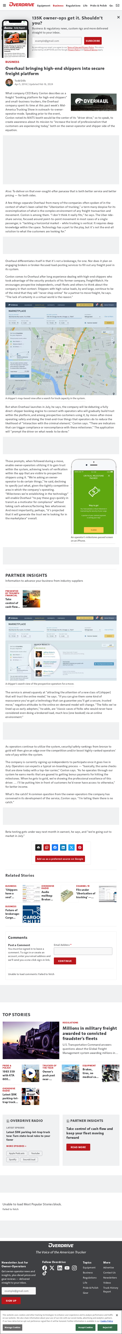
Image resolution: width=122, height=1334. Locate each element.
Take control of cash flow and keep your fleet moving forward (11, 603)
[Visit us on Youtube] (67, 1267)
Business (12, 62)
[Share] (55, 847)
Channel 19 (83, 886)
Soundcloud (29, 1159)
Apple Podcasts (17, 1153)
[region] (61, 1322)
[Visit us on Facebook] (44, 1267)
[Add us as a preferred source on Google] (47, 847)
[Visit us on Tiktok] (44, 1272)
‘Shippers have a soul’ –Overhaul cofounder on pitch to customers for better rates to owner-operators (12, 893)
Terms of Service (91, 49)
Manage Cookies (12, 1327)
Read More (78, 1147)
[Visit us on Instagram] (74, 1267)
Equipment (89, 1065)
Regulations (70, 1022)
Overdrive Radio (47, 887)
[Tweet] (71, 847)
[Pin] (80, 847)
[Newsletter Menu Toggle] (117, 5)
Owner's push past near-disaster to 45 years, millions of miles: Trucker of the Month (49, 1075)
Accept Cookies (85, 1327)
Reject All (107, 1327)
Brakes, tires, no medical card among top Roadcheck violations (91, 1073)
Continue (65, 961)
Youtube (35, 1153)
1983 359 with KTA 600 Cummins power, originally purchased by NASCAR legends (10, 1075)
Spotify (12, 1159)
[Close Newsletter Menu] (118, 17)
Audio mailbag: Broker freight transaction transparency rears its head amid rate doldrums (49, 896)
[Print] (38, 847)
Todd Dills (20, 80)
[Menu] (4, 5)
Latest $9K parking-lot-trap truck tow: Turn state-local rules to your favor (11, 1098)
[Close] (116, 1315)
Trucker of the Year (49, 1066)
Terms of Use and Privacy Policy (81, 47)
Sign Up (11, 1300)
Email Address (63, 945)
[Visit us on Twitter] (52, 1267)
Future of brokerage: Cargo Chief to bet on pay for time (12, 914)
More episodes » (16, 1146)
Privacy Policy (74, 49)
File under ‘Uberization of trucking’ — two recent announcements (86, 893)
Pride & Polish (7, 1066)
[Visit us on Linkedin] (59, 1267)
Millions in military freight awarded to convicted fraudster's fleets (90, 1033)
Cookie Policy (106, 1321)
